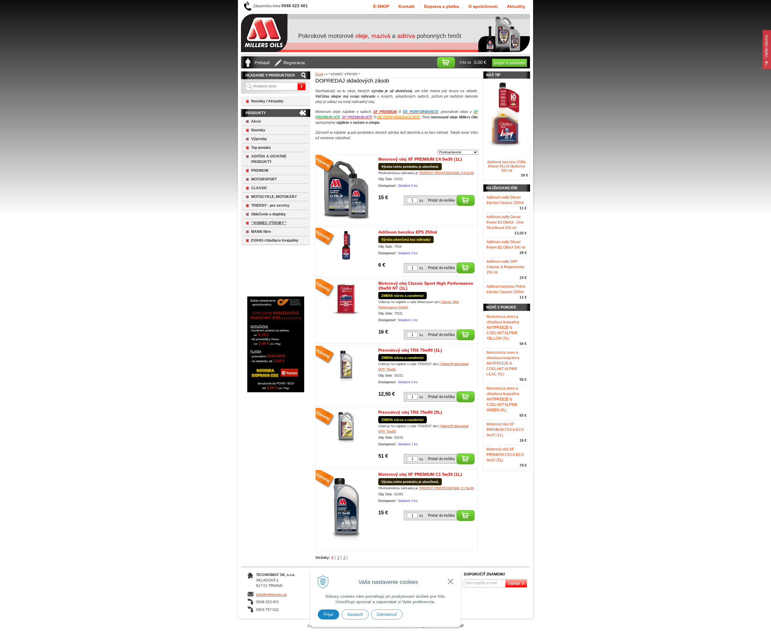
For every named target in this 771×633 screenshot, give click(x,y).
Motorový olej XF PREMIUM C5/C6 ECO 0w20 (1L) (505, 429)
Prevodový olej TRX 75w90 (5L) (410, 412)
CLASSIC (259, 188)
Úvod (319, 74)
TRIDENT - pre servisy (270, 205)
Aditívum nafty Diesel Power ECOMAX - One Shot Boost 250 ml (504, 222)
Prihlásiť (262, 62)
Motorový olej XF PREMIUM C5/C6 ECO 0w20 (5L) (505, 454)
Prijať (328, 614)
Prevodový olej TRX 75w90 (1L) (410, 350)
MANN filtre (261, 232)
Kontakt (406, 6)
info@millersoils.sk (271, 595)
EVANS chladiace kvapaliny (274, 240)
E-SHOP (381, 6)
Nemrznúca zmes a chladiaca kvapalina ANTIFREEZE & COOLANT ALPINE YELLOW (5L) (502, 327)
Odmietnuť (387, 614)
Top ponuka (261, 148)
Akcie (256, 121)
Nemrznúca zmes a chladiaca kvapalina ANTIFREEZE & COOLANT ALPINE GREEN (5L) (502, 399)
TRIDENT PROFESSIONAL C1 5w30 (446, 488)
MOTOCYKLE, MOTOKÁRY (274, 197)
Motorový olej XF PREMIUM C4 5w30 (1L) (420, 159)
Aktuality (516, 6)
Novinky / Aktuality (267, 101)
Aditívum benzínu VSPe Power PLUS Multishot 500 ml (506, 166)
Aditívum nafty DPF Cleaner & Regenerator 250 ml (505, 266)
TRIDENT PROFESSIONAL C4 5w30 (446, 173)
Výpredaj (259, 139)
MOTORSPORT (264, 179)
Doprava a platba (441, 6)
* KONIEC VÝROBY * (268, 223)
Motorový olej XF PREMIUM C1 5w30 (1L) (420, 474)
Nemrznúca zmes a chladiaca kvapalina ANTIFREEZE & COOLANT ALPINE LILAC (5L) (502, 363)
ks (421, 201)
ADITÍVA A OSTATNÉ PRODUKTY (268, 159)
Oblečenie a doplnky (268, 214)
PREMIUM (259, 170)
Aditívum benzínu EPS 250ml (407, 232)
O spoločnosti (483, 6)
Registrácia (294, 62)
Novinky (258, 130)
